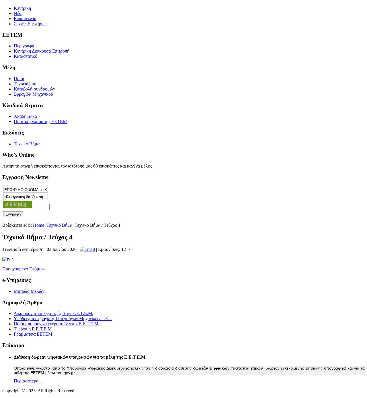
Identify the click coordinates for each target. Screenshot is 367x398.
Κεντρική (22, 8)
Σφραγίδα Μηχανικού (33, 94)
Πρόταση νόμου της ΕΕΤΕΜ (40, 121)
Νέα (18, 13)
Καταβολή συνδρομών (34, 88)
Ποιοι (19, 78)
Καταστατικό (25, 56)
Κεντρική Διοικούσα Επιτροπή (41, 51)
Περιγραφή (24, 45)
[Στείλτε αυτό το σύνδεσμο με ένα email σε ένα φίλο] (87, 249)
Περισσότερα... (28, 380)
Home (38, 225)
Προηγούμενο (15, 268)
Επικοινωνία (25, 18)
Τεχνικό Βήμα (27, 143)
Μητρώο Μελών (29, 291)
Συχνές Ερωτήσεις (30, 23)
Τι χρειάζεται (26, 83)
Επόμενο (37, 268)
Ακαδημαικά (25, 116)
